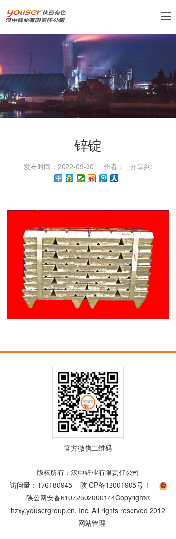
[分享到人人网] (114, 178)
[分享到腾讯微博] (103, 178)
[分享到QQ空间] (70, 178)
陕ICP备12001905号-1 (115, 485)
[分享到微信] (81, 178)
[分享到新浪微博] (92, 178)
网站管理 (92, 523)
